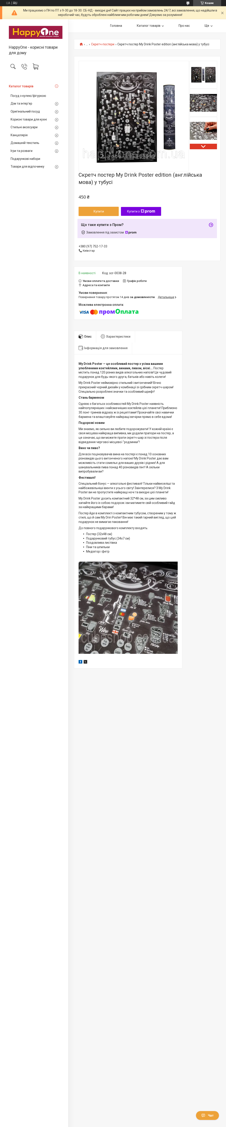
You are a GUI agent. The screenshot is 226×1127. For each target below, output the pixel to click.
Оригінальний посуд (25, 111)
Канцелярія (19, 135)
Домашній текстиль (25, 143)
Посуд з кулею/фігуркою (28, 96)
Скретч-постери (102, 44)
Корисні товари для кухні (29, 119)
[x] (85, 662)
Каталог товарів (21, 86)
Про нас (184, 25)
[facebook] (80, 662)
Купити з (133, 211)
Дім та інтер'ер (21, 103)
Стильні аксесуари (24, 127)
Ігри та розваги (21, 151)
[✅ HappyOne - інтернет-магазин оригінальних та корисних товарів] (34, 32)
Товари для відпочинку (27, 166)
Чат (211, 1115)
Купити (99, 211)
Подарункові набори (25, 159)
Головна (116, 25)
